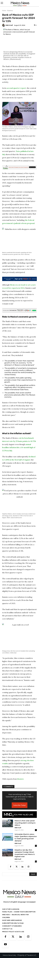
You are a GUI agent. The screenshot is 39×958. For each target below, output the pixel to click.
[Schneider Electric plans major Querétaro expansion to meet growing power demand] (7, 837)
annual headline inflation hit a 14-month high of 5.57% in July (18, 447)
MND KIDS (6, 914)
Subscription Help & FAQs (13, 923)
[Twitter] (16, 866)
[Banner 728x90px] (19, 310)
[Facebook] (10, 866)
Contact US (7, 929)
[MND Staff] (4, 25)
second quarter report (16, 88)
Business (10, 10)
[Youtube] (5, 944)
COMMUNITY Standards (12, 926)
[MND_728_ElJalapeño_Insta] (19, 167)
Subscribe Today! (19, 805)
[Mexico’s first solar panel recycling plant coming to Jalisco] (7, 823)
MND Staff (9, 25)
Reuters (20, 779)
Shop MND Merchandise (12, 920)
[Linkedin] (22, 866)
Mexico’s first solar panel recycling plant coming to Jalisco (25, 823)
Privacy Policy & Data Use (13, 931)
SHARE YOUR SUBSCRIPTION (24, 912)
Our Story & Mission (10, 909)
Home (4, 10)
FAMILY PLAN (7, 912)
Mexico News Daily (9, 955)
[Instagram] (28, 866)
